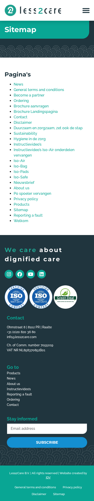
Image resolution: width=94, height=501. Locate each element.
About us (21, 188)
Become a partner (29, 95)
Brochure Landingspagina (36, 111)
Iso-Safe (21, 177)
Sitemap (21, 210)
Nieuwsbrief (24, 182)
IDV (48, 477)
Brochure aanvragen (31, 106)
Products (21, 204)
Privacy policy (26, 199)
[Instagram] (9, 274)
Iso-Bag (20, 166)
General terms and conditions (39, 90)
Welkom (21, 221)
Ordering (21, 101)
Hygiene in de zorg (30, 139)
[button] (86, 10)
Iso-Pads (21, 172)
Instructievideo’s (28, 144)
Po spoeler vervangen (32, 193)
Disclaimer (23, 122)
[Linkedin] (41, 274)
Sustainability (25, 133)
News (18, 84)
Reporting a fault (28, 215)
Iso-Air (19, 161)
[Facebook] (20, 274)
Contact (20, 117)
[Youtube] (30, 274)
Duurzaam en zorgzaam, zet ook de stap (48, 128)
